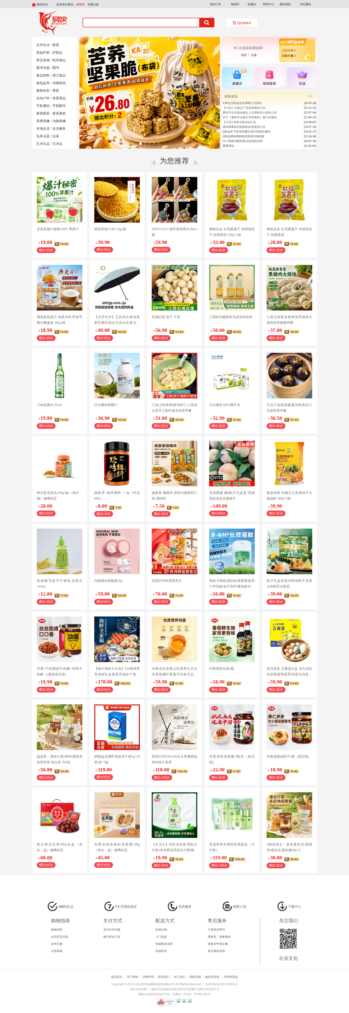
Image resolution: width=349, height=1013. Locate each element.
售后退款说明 (216, 951)
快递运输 (161, 929)
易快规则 (285, 4)
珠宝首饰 (43, 60)
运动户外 (43, 98)
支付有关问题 (111, 929)
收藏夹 (252, 4)
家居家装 (43, 113)
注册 (254, 55)
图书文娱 (43, 68)
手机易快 (305, 4)
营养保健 (43, 121)
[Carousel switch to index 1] (140, 143)
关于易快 (132, 977)
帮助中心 (268, 4)
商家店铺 (195, 977)
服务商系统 (212, 977)
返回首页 (117, 977)
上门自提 (161, 936)
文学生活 (43, 45)
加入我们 (179, 977)
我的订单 (215, 4)
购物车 (235, 4)
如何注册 (56, 943)
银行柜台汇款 (111, 936)
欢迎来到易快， (70, 4)
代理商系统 (231, 977)
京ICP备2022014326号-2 (221, 984)
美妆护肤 (43, 52)
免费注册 (93, 4)
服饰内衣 (43, 90)
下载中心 (294, 906)
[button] (215, 4)
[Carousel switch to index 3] (149, 143)
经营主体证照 (138, 989)
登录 (244, 55)
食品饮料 (43, 75)
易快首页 (42, 4)
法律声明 (148, 977)
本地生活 (43, 128)
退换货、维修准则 (219, 936)
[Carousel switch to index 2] (145, 143)
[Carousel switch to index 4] (154, 143)
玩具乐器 (43, 136)
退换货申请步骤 (218, 943)
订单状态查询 (216, 929)
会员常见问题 (59, 936)
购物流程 (56, 929)
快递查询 (161, 951)
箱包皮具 (43, 83)
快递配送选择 (164, 943)
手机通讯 (43, 106)
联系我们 (164, 977)
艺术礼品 (43, 144)
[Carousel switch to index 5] (158, 143)
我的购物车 (243, 23)
